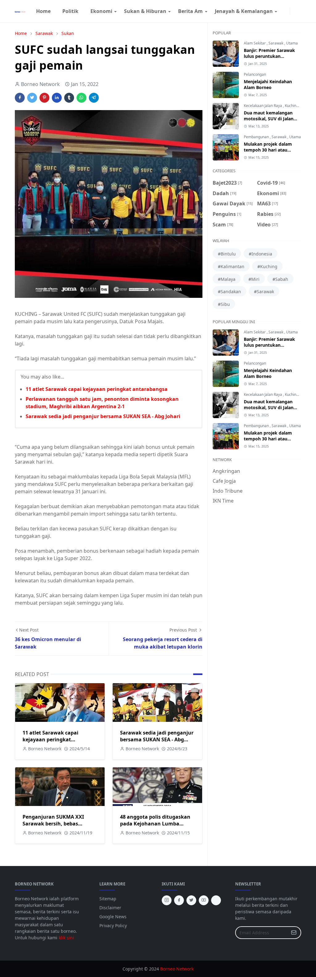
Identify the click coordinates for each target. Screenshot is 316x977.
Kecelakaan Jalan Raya (263, 105)
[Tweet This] (32, 98)
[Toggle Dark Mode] (293, 11)
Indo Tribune (228, 490)
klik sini (66, 938)
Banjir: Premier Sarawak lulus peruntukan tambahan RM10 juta (269, 56)
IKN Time (223, 500)
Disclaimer (110, 908)
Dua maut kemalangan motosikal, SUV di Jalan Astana (268, 118)
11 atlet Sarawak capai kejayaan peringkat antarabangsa (97, 389)
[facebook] (281, 11)
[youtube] (204, 900)
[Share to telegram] (94, 98)
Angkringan (226, 471)
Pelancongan (255, 74)
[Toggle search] (298, 11)
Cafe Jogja (224, 481)
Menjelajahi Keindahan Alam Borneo (268, 84)
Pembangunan (257, 136)
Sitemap (107, 899)
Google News (113, 916)
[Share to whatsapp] (81, 98)
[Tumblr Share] (69, 98)
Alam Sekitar (255, 43)
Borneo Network (176, 969)
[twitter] (191, 900)
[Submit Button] (294, 932)
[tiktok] (216, 900)
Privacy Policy (113, 925)
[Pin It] (44, 98)
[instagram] (286, 11)
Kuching (292, 105)
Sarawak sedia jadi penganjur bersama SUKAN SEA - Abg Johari (103, 416)
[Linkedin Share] (57, 98)
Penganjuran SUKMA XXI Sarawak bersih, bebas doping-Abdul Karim (53, 823)
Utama (292, 43)
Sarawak (276, 43)
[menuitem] (43, 11)
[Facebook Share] (20, 98)
